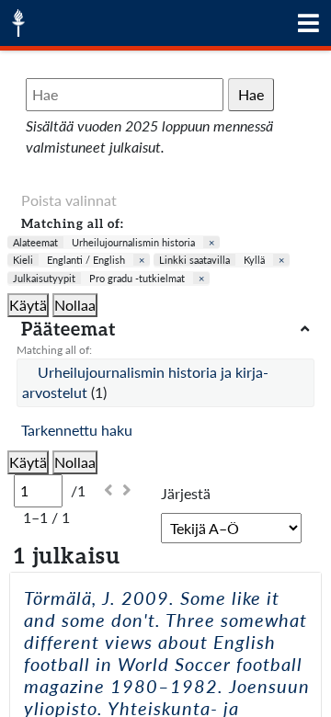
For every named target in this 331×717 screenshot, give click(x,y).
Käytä (28, 304)
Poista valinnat (69, 200)
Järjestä (186, 493)
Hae (251, 94)
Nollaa (75, 304)
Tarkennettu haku (76, 429)
